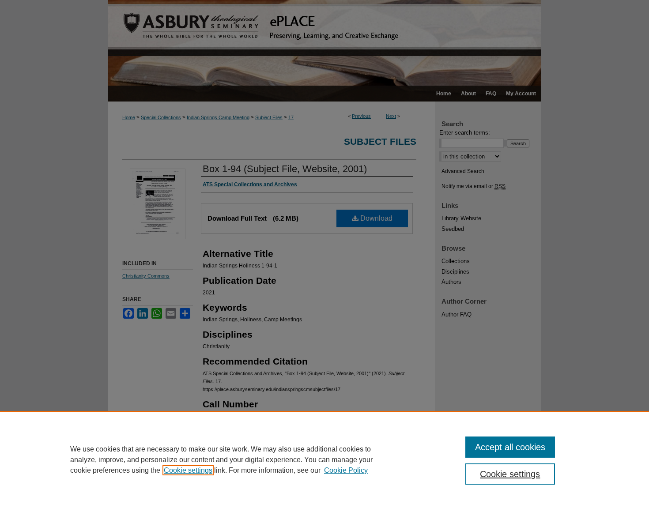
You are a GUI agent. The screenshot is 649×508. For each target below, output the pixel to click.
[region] (324, 459)
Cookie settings (188, 470)
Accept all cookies (510, 447)
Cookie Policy (346, 470)
